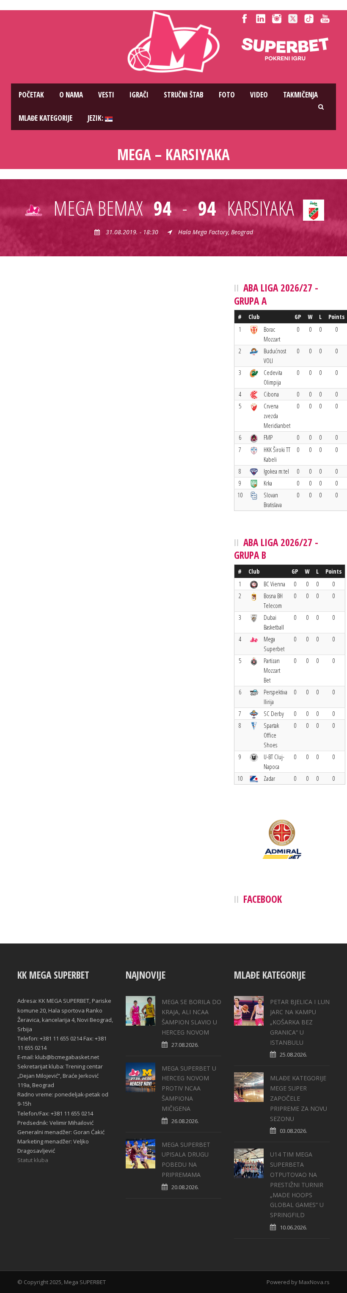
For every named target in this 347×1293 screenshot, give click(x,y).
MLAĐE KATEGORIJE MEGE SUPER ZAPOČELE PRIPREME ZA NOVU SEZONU (298, 1098)
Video (259, 95)
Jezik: (96, 118)
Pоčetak (31, 95)
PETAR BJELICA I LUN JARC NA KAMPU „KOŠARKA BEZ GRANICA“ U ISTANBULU (300, 1022)
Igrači (139, 95)
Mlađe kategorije (45, 118)
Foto (227, 95)
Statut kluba (32, 1160)
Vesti (106, 95)
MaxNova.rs (314, 1282)
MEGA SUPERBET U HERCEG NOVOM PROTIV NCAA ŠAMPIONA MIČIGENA (189, 1088)
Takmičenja (300, 95)
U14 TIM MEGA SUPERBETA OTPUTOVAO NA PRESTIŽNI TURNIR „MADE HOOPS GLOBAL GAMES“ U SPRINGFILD (297, 1184)
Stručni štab (184, 95)
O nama (71, 95)
